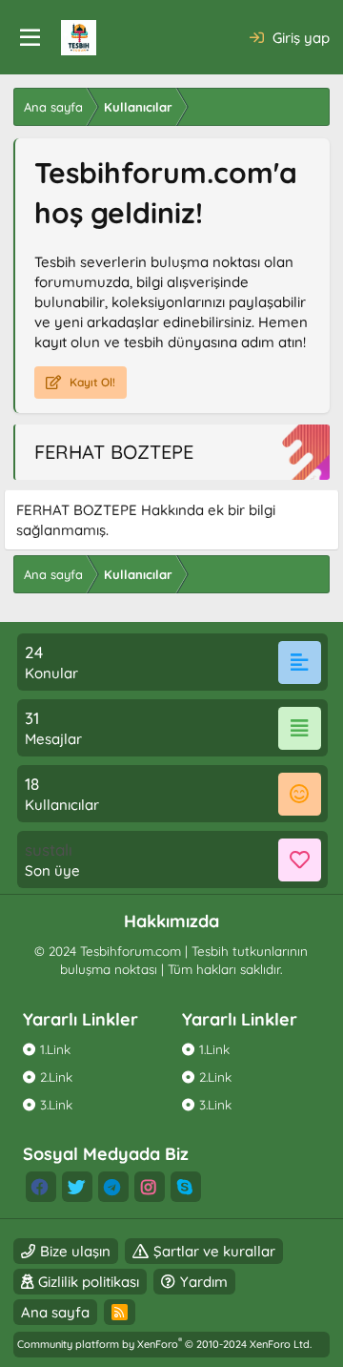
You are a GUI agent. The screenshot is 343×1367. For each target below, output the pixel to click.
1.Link (55, 1049)
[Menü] (30, 38)
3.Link (56, 1104)
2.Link (56, 1076)
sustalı (48, 849)
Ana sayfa (55, 1312)
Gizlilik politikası (88, 1282)
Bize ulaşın (75, 1251)
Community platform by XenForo (164, 1344)
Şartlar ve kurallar (214, 1251)
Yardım (204, 1282)
